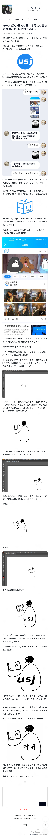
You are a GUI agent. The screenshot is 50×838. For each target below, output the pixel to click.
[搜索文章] (45, 819)
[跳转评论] (45, 831)
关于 (11, 19)
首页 (4, 19)
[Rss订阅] (39, 7)
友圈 (17, 19)
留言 (23, 19)
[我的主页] (36, 7)
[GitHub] (32, 7)
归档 (30, 19)
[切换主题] (45, 825)
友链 (36, 19)
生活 (30, 33)
